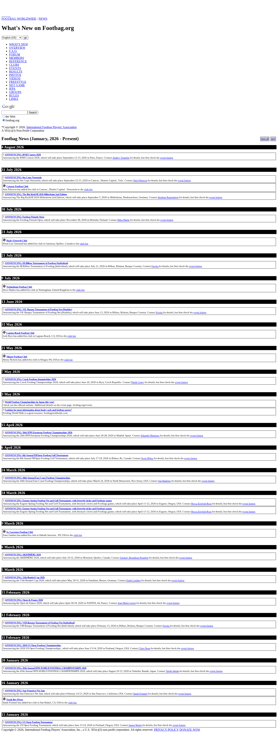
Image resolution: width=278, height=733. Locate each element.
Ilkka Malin (123, 219)
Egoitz (155, 266)
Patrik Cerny (137, 382)
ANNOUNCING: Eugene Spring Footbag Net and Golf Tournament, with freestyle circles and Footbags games (58, 500)
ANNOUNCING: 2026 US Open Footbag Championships (33, 645)
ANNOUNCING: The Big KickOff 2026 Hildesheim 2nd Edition (36, 194)
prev (273, 138)
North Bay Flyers (14, 699)
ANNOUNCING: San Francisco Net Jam (25, 690)
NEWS (43, 18)
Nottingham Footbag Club (19, 287)
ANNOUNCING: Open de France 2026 (24, 600)
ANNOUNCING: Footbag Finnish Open (24, 217)
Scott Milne (147, 458)
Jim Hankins (164, 480)
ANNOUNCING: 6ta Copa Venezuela (23, 177)
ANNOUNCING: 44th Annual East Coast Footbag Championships (37, 478)
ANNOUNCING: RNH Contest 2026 (23, 154)
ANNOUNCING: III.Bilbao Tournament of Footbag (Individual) (36, 263)
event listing (166, 157)
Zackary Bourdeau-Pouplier (134, 557)
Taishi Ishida (172, 671)
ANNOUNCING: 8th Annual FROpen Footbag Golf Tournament (36, 455)
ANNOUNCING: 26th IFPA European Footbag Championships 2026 (38, 432)
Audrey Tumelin (121, 157)
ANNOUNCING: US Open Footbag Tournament (29, 722)
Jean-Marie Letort (127, 603)
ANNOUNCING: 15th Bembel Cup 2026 (25, 577)
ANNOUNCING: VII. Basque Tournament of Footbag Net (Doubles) (38, 309)
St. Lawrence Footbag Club (19, 532)
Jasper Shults (135, 725)
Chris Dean (144, 648)
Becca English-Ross (201, 503)
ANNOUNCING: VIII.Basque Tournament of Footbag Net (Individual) (40, 622)
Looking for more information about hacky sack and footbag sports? (38, 410)
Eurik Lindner (133, 580)
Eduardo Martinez (150, 435)
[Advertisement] (24, 7)
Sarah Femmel (140, 693)
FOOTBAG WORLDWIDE (19, 18)
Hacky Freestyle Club (16, 240)
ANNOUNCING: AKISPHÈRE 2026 (23, 554)
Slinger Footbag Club (16, 356)
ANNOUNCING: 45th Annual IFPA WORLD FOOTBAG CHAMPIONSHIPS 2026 (45, 668)
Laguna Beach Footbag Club (20, 333)
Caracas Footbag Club (17, 186)
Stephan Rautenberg (168, 197)
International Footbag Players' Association (51, 127)
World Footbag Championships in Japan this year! (29, 402)
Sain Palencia (140, 180)
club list (88, 189)
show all (265, 138)
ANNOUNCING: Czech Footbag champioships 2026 (30, 379)
